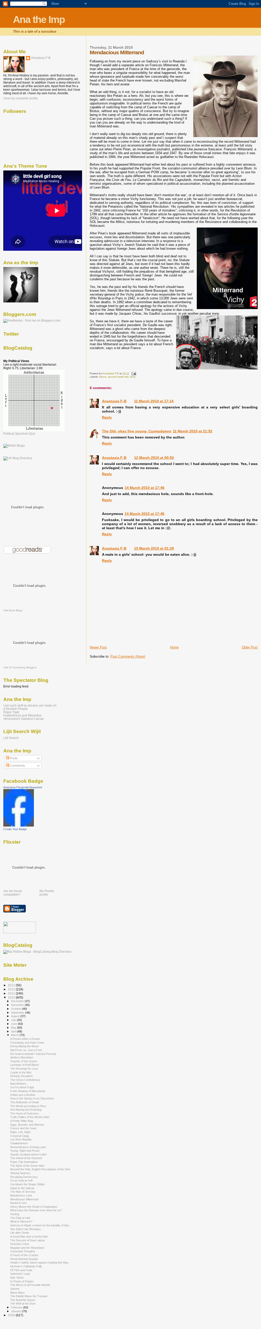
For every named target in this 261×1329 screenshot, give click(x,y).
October (16, 1008)
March (15, 1034)
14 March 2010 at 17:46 (144, 488)
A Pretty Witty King (21, 1120)
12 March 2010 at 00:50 (154, 458)
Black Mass (17, 1292)
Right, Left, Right (20, 1132)
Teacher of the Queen (23, 1061)
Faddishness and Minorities (22, 715)
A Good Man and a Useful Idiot (29, 1236)
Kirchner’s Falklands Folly (26, 1266)
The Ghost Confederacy (25, 1079)
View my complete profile (20, 98)
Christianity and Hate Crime (27, 1042)
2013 (12, 985)
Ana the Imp (39, 19)
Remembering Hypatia (24, 1258)
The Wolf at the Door (23, 1303)
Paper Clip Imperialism (24, 1161)
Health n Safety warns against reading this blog (39, 1262)
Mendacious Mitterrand (24, 1199)
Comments (17, 765)
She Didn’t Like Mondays (25, 1229)
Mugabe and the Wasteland (27, 1247)
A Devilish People (15, 708)
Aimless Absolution (21, 1057)
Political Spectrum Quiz (19, 433)
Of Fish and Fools (21, 1270)
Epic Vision (17, 1277)
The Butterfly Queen (22, 1299)
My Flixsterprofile (47, 892)
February (17, 1307)
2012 (12, 989)
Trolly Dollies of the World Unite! (29, 1117)
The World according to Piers (28, 1106)
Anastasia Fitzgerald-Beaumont (22, 787)
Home (174, 647)
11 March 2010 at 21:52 (192, 431)
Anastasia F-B (114, 401)
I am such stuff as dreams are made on (30, 705)
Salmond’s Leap (20, 1273)
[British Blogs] (14, 445)
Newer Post (98, 647)
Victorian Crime (19, 1243)
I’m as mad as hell (21, 1180)
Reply (107, 417)
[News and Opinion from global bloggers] (19, 932)
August (15, 1016)
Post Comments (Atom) (127, 656)
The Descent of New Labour (27, 1240)
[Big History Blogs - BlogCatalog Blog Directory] (37, 951)
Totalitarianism (19, 1143)
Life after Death (19, 1232)
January (16, 1311)
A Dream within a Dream (25, 1038)
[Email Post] (133, 373)
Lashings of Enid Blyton (24, 1064)
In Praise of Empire (22, 1281)
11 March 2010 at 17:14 (154, 401)
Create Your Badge (15, 829)
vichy (133, 376)
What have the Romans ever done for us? (36, 1210)
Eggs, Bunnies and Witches (27, 1124)
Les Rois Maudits (21, 1139)
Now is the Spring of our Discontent (32, 1098)
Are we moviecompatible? (12, 892)
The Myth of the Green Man (27, 1165)
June (14, 1023)
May (14, 1027)
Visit (12, 610)
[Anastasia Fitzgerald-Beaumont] (18, 825)
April (14, 1031)
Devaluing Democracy (24, 1176)
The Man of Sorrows (22, 1191)
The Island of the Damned (26, 1158)
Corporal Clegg (19, 1135)
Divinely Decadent (21, 1076)
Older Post (250, 647)
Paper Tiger (11, 712)
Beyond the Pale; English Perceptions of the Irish (40, 1169)
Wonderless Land (21, 1195)
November (18, 1004)
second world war (118, 376)
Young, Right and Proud (24, 1150)
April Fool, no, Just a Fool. (26, 1050)
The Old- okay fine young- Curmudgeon (136, 431)
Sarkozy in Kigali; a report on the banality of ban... (40, 1225)
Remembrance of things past (28, 1147)
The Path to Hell (20, 1217)
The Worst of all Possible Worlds (30, 1284)
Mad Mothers (18, 1083)
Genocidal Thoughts (22, 1251)
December (18, 1001)
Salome (14, 1288)
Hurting (14, 1214)
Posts (13, 758)
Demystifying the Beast (24, 1046)
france (103, 376)
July (14, 1019)
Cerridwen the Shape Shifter (27, 1184)
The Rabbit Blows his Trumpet (28, 1296)
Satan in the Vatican (22, 1188)
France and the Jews (23, 1128)
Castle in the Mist (20, 1072)
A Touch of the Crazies (24, 1255)
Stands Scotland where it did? (28, 1154)
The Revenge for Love (24, 1068)
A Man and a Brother (22, 1094)
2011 (12, 993)
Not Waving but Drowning (26, 1109)
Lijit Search (11, 738)
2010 (12, 997)
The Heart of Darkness (24, 1113)
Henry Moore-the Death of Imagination (33, 1206)
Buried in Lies (18, 1202)
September (18, 1012)
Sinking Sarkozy (20, 1173)
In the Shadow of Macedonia (27, 1091)
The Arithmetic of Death (24, 1102)
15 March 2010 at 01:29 (154, 548)
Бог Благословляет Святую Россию (33, 1053)
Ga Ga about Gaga (22, 1087)
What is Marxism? (21, 1221)
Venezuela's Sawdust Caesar (23, 718)
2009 (12, 1315)
